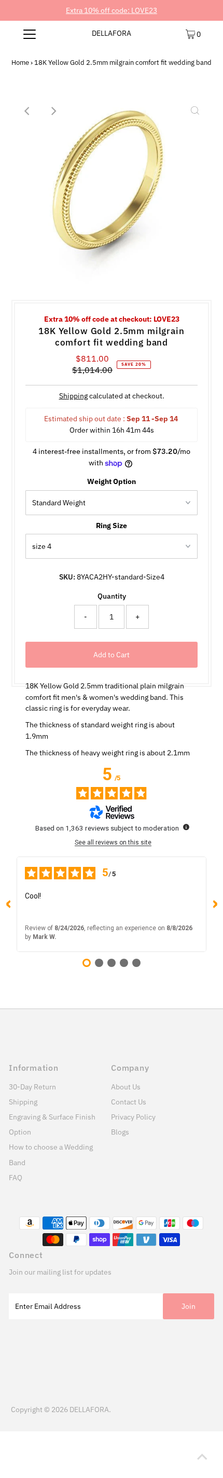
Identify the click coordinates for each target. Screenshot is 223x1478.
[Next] (53, 111)
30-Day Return (32, 1087)
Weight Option (111, 481)
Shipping (73, 395)
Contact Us (128, 1102)
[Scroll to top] (202, 1457)
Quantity (111, 596)
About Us (126, 1087)
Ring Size (111, 525)
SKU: (67, 577)
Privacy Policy (133, 1117)
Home (20, 62)
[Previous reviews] (8, 904)
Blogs (120, 1132)
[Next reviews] (214, 904)
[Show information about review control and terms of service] (186, 827)
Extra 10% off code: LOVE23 (111, 10)
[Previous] (28, 111)
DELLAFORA (111, 33)
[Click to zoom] (195, 111)
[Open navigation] (30, 34)
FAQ (15, 1177)
